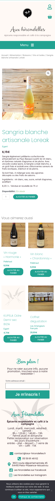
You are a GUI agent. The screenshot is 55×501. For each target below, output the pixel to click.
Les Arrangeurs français (37, 327)
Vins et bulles (39, 55)
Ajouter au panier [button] (13, 271)
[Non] (51, 490)
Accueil (4, 55)
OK (14, 497)
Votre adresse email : (15, 381)
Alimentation (15, 55)
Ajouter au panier (25, 196)
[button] (27, 45)
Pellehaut (8, 261)
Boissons (27, 55)
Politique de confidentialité (31, 497)
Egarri (5, 146)
